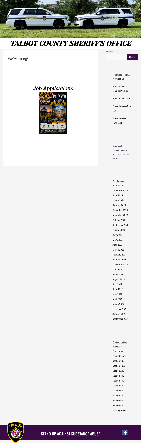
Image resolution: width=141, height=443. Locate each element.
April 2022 (117, 299)
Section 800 (118, 400)
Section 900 (118, 405)
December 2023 (120, 210)
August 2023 (118, 230)
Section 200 (118, 371)
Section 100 (118, 361)
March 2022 (118, 304)
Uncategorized (119, 410)
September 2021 (120, 319)
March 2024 (118, 200)
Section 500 (118, 385)
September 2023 (120, 225)
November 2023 (120, 215)
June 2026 (117, 185)
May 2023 (117, 240)
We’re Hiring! (118, 79)
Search (109, 51)
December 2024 (120, 190)
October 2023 (119, 220)
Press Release (119, 356)
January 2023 (119, 259)
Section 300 (118, 375)
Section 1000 (118, 366)
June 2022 (117, 289)
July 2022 (117, 284)
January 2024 (119, 205)
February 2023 (119, 254)
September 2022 (120, 274)
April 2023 (117, 245)
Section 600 (118, 390)
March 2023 (118, 249)
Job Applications (53, 88)
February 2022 (119, 309)
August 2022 (118, 279)
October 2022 (119, 269)
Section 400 (118, 380)
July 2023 (117, 235)
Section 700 (118, 395)
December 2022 (120, 264)
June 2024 (117, 195)
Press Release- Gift (121, 98)
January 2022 (119, 314)
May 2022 (117, 294)
